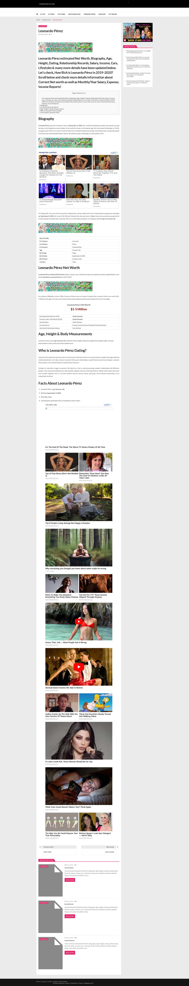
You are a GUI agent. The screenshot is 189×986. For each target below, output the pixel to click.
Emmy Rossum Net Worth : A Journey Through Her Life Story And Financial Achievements (138, 58)
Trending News (89, 14)
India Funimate (69, 940)
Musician (102, 14)
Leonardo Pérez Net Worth (48, 107)
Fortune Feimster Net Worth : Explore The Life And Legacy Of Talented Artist (138, 82)
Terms (50, 981)
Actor (42, 14)
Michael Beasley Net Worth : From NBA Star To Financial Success (139, 51)
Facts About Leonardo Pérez (49, 112)
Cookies (55, 981)
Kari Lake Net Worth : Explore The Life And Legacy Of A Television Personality (138, 74)
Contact (44, 981)
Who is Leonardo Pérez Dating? (50, 111)
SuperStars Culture (47, 4)
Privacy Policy (63, 981)
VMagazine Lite (88, 983)
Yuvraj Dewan (69, 868)
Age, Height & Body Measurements (51, 109)
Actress (51, 14)
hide (84, 93)
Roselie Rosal (69, 904)
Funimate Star (42, 26)
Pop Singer (113, 14)
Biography (43, 105)
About (38, 981)
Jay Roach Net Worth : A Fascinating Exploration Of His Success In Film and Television (138, 66)
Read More (70, 880)
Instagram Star (74, 14)
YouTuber (61, 14)
